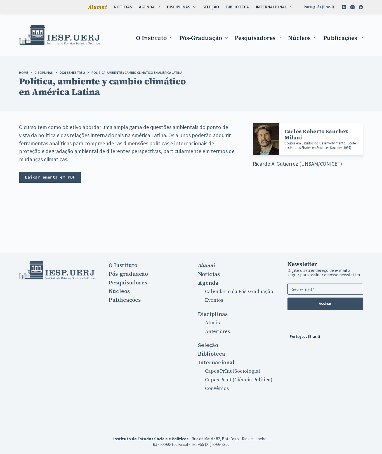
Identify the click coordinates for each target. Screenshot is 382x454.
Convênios (217, 388)
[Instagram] (352, 7)
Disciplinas (178, 6)
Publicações (340, 38)
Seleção (210, 6)
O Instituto (151, 38)
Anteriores (217, 331)
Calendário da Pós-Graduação (239, 291)
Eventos (214, 300)
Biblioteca (237, 6)
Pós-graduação (200, 38)
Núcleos (299, 38)
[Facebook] (361, 7)
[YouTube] (344, 7)
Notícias (123, 6)
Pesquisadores (255, 38)
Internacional (271, 6)
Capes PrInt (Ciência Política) (238, 380)
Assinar (325, 303)
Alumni (97, 6)
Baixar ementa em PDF (50, 177)
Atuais (212, 323)
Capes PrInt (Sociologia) (232, 371)
